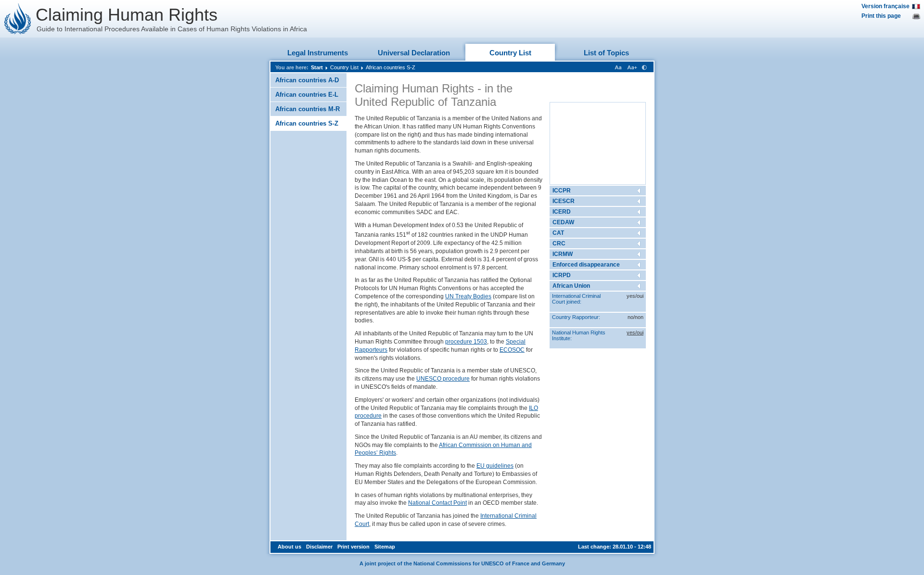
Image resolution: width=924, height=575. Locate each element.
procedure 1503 (466, 341)
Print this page (881, 16)
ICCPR (561, 190)
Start (317, 67)
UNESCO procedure (443, 378)
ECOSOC (512, 349)
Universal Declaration (414, 53)
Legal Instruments (317, 53)
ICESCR (563, 201)
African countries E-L (306, 94)
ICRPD (561, 275)
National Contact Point (437, 502)
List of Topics (606, 53)
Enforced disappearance (586, 264)
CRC (558, 243)
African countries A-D (307, 80)
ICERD (561, 211)
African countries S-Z (390, 67)
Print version (353, 546)
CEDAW (563, 222)
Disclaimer (319, 546)
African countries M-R (307, 109)
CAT (558, 233)
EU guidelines (494, 465)
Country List (510, 53)
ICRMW (562, 254)
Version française (885, 6)
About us (289, 546)
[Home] (18, 19)
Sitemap (384, 546)
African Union (571, 285)
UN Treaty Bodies (468, 296)
